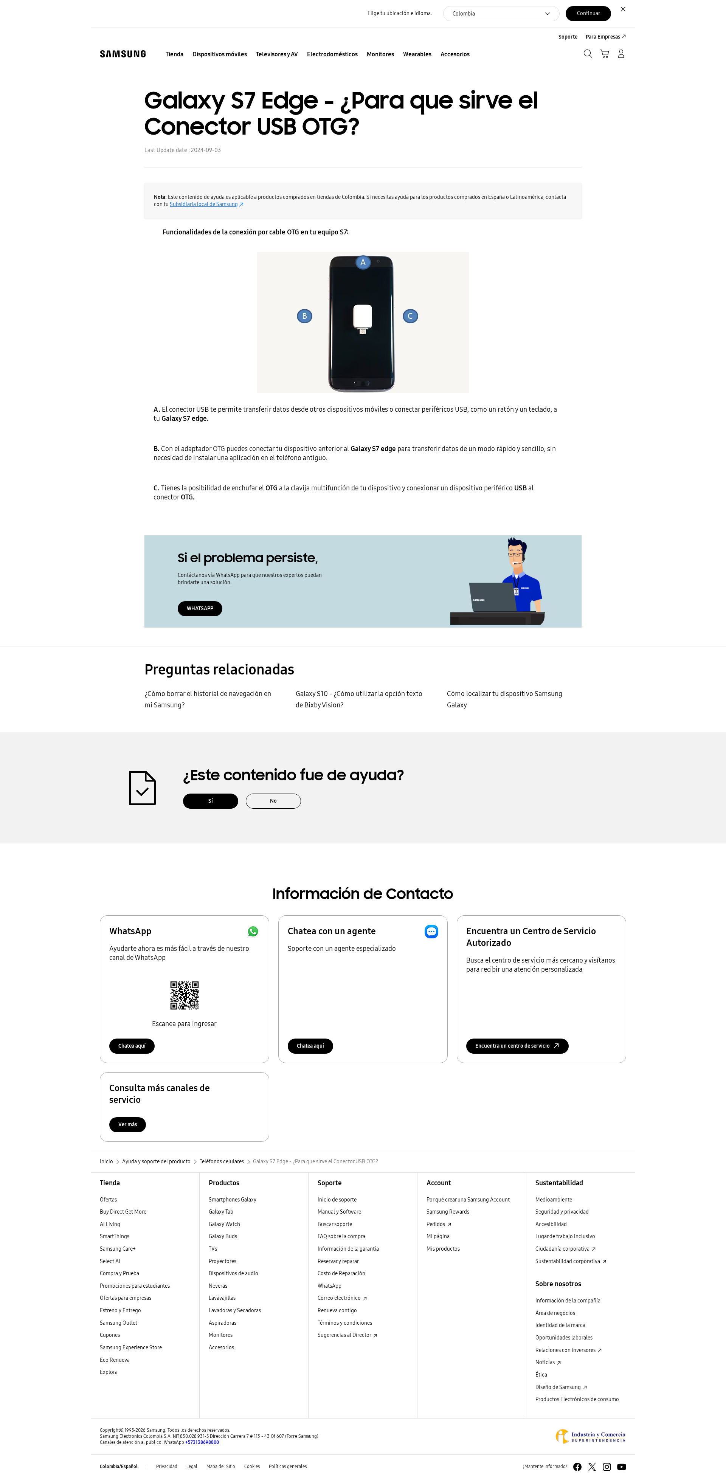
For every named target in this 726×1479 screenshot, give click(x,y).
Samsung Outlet (118, 1323)
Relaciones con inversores (566, 1350)
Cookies (252, 1466)
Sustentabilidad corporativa (568, 1261)
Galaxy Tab (221, 1212)
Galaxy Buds (223, 1236)
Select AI (110, 1261)
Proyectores (222, 1261)
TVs (213, 1249)
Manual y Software (339, 1212)
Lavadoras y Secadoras (235, 1310)
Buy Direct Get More (123, 1212)
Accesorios (221, 1347)
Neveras (218, 1286)
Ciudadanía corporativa (563, 1249)
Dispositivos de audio (233, 1273)
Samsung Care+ (118, 1249)
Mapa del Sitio (220, 1466)
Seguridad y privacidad (562, 1212)
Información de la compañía (567, 1301)
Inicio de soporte (337, 1200)
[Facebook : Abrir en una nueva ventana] (577, 1466)
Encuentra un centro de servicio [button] (512, 1046)
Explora (109, 1372)
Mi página (438, 1236)
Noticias (545, 1362)
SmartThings (114, 1236)
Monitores (221, 1335)
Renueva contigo (337, 1310)
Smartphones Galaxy (232, 1200)
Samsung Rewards (448, 1212)
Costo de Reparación (341, 1273)
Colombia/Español (119, 1466)
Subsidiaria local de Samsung (204, 204)
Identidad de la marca (560, 1325)
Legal (191, 1466)
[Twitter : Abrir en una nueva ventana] (592, 1466)
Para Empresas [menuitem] (603, 37)
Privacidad (166, 1466)
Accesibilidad (551, 1224)
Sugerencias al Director (345, 1335)
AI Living (110, 1224)
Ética (541, 1375)
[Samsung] (123, 54)
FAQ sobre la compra (341, 1236)
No (273, 801)
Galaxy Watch (224, 1224)
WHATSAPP (200, 608)
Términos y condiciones (345, 1323)
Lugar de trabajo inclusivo (565, 1236)
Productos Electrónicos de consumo (577, 1399)
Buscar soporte (335, 1224)
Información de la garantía (348, 1249)
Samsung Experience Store (131, 1347)
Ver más (127, 1124)
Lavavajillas (222, 1298)
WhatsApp (329, 1286)
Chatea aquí (132, 1046)
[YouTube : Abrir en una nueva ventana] (621, 1466)
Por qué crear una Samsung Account (468, 1200)
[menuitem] (174, 54)
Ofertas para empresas (125, 1298)
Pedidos (436, 1224)
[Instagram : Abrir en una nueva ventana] (606, 1466)
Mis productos (443, 1249)
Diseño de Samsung (558, 1387)
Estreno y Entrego (120, 1310)
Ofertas (108, 1200)
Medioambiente (553, 1200)
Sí (210, 801)
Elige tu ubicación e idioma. (400, 13)
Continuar (588, 13)
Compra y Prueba (119, 1273)
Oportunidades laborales (564, 1338)
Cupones (110, 1335)
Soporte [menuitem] (567, 37)
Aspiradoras (222, 1323)
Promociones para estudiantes (135, 1286)
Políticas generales (288, 1466)
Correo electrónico (340, 1298)
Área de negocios (555, 1313)
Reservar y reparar (338, 1261)
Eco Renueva (115, 1360)
